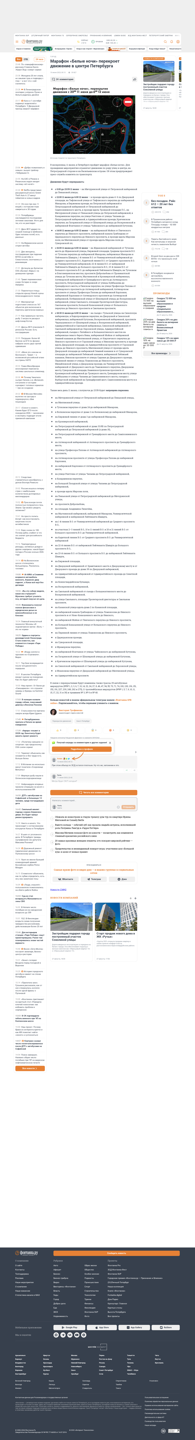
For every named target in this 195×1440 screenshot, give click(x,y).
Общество (89, 1270)
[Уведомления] (171, 41)
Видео (56, 1282)
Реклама (19, 1278)
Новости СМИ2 (58, 889)
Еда (55, 1308)
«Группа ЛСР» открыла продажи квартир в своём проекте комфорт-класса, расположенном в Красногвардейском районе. (116, 943)
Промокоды (161, 293)
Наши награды (150, 1425)
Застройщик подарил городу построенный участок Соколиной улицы (71, 936)
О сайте (18, 1265)
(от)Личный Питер (40, 36)
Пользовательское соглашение (156, 1397)
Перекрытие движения (61, 721)
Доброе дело (59, 1303)
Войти (59, 808)
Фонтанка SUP (22, 36)
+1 (127, 770)
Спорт (87, 1286)
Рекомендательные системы (155, 1413)
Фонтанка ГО (57, 36)
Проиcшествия (91, 1282)
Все (19, 59)
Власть (56, 1291)
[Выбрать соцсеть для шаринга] (134, 79)
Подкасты (89, 1278)
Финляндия (89, 1308)
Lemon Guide (120, 36)
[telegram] (63, 1335)
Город (56, 1299)
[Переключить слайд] (179, 71)
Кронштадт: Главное (117, 1303)
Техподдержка (22, 1274)
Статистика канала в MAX (27, 1295)
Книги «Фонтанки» (116, 1291)
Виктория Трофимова (70, 710)
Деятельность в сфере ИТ (154, 1417)
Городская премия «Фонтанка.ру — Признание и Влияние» (135, 1278)
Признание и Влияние (101, 36)
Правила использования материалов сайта (161, 1405)
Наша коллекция (116, 1286)
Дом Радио (113, 1299)
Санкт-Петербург (83, 721)
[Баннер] (43, 49)
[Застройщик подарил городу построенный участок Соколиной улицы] (71, 917)
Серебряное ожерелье (77, 36)
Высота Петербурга (117, 1312)
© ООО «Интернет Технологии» (81, 1430)
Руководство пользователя (155, 1421)
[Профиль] (178, 41)
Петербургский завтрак (161, 36)
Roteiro (59, 759)
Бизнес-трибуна (60, 1278)
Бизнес (56, 1274)
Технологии (90, 1295)
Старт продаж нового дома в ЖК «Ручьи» (116, 935)
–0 (134, 770)
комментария (64, 79)
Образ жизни (90, 1265)
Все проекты (114, 1316)
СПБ (26, 59)
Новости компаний (64, 897)
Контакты (20, 1270)
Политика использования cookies (157, 1409)
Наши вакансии (22, 1291)
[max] (56, 1335)
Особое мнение (91, 1274)
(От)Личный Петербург (118, 1282)
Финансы (88, 1303)
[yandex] (83, 1335)
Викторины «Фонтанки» (64, 1286)
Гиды (55, 1295)
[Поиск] (165, 41)
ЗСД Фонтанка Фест (137, 36)
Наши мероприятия (24, 1282)
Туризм (87, 1299)
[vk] (70, 1335)
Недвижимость (60, 1316)
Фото (86, 1316)
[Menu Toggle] (17, 41)
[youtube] (76, 1335)
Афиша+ (57, 1270)
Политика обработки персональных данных (161, 1401)
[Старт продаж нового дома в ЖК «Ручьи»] (116, 917)
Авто (55, 1265)
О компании (21, 1286)
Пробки (97, 41)
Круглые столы (115, 1308)
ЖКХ (55, 1312)
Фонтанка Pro (114, 1265)
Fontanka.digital (115, 1295)
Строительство (91, 1291)
